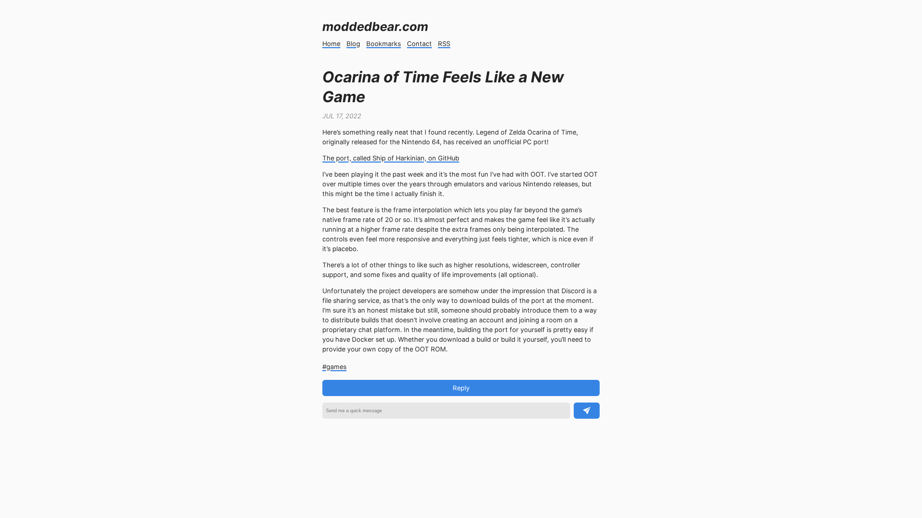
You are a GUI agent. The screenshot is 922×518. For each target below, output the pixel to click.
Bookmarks (383, 43)
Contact (419, 43)
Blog (353, 43)
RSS (444, 43)
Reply (461, 388)
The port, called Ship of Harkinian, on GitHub (390, 158)
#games (334, 367)
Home (331, 43)
